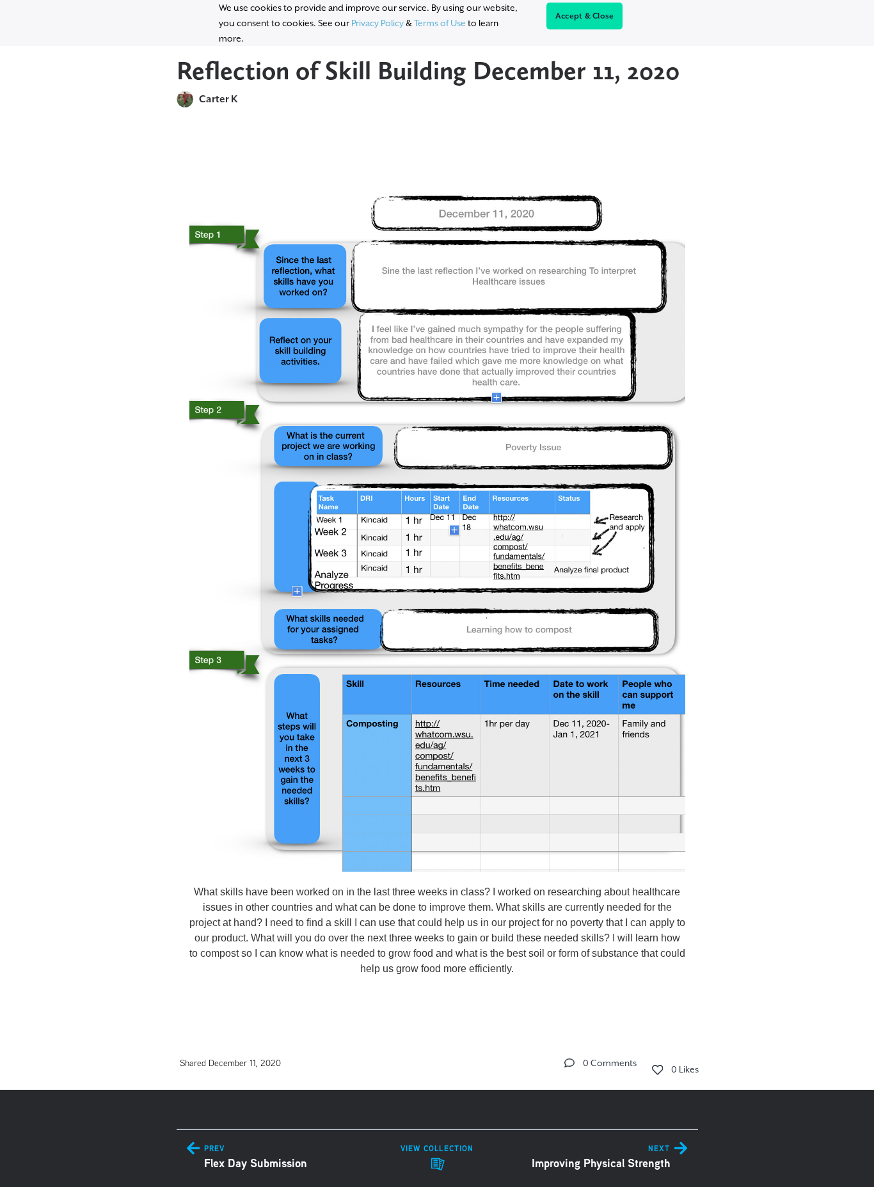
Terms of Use (440, 23)
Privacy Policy (377, 23)
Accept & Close (584, 16)
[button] (569, 1063)
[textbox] (437, 567)
